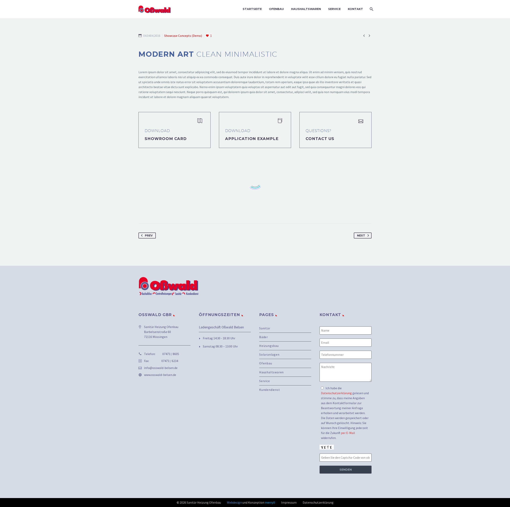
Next (361, 235)
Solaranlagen (269, 354)
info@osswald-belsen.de (161, 368)
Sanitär (264, 328)
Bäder (263, 337)
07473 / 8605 (170, 354)
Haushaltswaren (306, 9)
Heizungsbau (269, 346)
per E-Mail (348, 433)
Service (334, 9)
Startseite (252, 9)
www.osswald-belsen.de (160, 375)
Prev (149, 235)
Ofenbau (276, 9)
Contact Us (320, 138)
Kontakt (355, 9)
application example (252, 138)
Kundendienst (269, 390)
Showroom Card (166, 138)
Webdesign (234, 502)
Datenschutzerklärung (336, 393)
